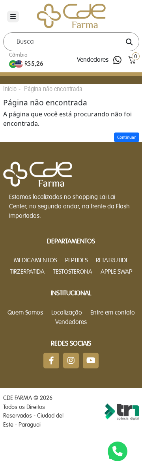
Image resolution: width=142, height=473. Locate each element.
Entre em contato (112, 313)
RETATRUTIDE (112, 261)
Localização (66, 313)
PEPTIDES (76, 261)
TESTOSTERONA (72, 272)
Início (10, 89)
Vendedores (92, 60)
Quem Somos (25, 313)
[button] (132, 60)
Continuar (126, 137)
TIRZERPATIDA (27, 272)
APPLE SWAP (116, 272)
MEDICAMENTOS (35, 261)
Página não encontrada (53, 89)
